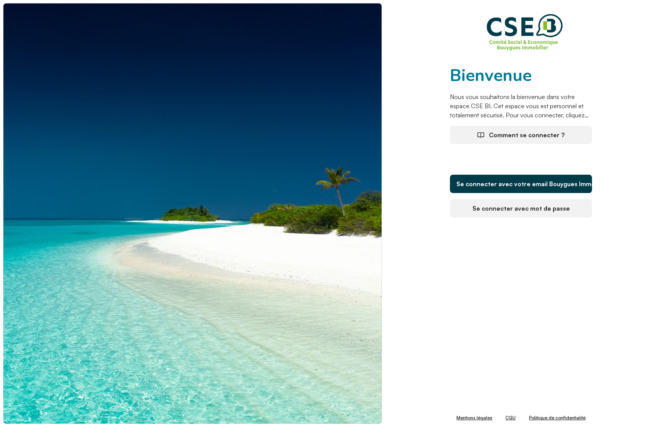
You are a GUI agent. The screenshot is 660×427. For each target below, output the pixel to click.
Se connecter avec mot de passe (521, 208)
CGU (510, 418)
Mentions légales (474, 418)
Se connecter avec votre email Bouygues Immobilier (524, 184)
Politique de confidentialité (557, 418)
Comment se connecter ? (526, 135)
